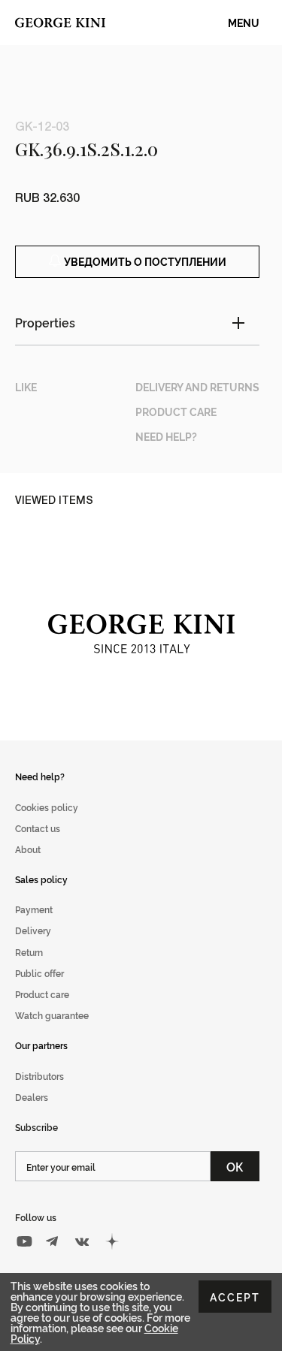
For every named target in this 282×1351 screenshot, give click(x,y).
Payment (34, 909)
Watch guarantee (52, 1015)
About (28, 849)
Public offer (39, 973)
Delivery (33, 930)
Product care (42, 994)
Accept (235, 1296)
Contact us (37, 828)
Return (29, 951)
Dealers (31, 1096)
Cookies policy (46, 807)
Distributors (39, 1075)
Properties (45, 322)
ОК (235, 1166)
